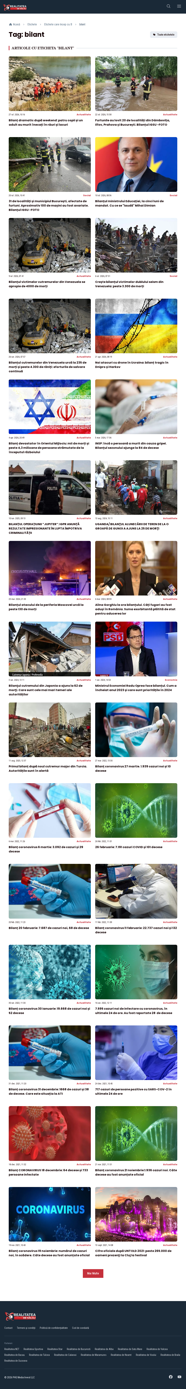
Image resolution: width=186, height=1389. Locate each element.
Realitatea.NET (11, 1349)
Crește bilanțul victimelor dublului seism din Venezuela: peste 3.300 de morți (129, 284)
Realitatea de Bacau (14, 1354)
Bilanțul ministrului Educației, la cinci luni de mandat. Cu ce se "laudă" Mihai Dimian (129, 203)
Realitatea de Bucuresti (78, 1349)
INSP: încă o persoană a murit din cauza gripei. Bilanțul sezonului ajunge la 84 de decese (131, 445)
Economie (171, 679)
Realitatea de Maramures (93, 1354)
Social (87, 195)
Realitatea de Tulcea (39, 1354)
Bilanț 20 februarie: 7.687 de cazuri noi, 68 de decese (49, 928)
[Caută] (168, 7)
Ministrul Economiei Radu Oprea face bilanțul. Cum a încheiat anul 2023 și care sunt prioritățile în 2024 (136, 688)
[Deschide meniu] (179, 6)
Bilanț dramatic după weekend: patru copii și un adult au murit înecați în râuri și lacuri (46, 122)
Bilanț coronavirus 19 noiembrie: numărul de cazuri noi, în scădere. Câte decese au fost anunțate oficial (49, 1253)
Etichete (32, 24)
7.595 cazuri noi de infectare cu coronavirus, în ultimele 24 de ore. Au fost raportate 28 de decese (133, 1011)
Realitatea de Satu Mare (130, 1349)
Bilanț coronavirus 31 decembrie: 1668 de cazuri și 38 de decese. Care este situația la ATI (49, 1091)
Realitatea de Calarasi (65, 1354)
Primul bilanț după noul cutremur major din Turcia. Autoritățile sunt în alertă (48, 768)
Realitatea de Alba (104, 1349)
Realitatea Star (54, 1349)
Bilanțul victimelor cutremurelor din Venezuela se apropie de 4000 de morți (47, 284)
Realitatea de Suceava (15, 1360)
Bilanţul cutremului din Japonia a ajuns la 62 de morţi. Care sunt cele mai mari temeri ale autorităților (45, 690)
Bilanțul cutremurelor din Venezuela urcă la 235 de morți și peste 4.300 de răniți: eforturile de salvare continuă (47, 366)
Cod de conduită (80, 1327)
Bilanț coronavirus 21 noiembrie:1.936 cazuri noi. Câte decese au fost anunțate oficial (136, 1172)
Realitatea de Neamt (121, 1354)
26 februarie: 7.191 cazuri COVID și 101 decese (128, 847)
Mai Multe (93, 1273)
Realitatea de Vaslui (146, 1354)
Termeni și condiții (26, 1327)
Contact (8, 1327)
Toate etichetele (165, 34)
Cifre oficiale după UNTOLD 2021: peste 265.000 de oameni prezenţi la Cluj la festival (133, 1253)
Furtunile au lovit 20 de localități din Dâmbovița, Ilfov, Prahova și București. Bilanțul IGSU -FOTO (132, 122)
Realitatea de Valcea (157, 1349)
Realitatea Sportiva (33, 1349)
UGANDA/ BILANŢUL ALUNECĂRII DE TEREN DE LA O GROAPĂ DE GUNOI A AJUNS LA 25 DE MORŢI (132, 526)
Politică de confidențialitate (54, 1327)
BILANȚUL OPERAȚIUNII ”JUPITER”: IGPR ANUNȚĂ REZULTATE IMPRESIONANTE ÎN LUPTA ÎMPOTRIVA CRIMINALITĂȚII (45, 528)
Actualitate (84, 114)
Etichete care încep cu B (58, 24)
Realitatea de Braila (170, 1354)
